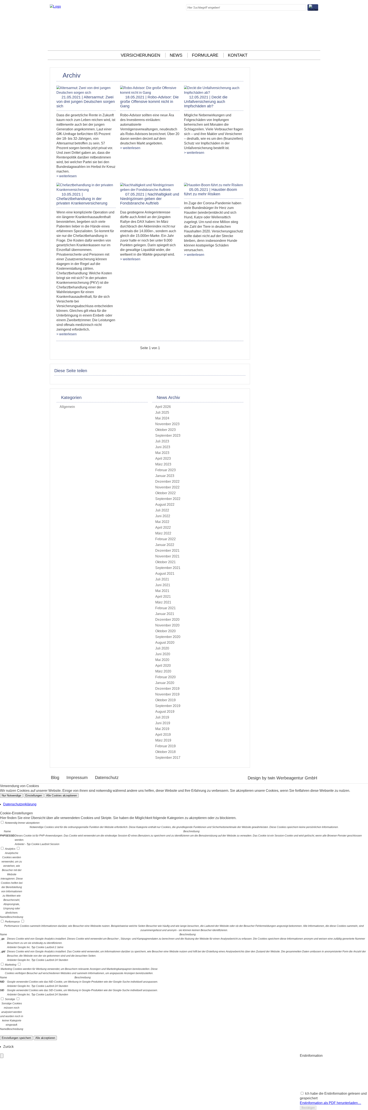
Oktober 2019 (165, 700)
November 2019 (167, 694)
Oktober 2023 (165, 430)
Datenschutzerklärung (19, 804)
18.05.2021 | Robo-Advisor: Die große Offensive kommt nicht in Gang (149, 101)
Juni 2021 (162, 585)
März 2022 (163, 533)
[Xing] (317, 39)
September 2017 (167, 757)
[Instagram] (317, 25)
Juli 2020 (162, 648)
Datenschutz (107, 777)
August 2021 (164, 573)
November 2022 (167, 487)
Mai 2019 (162, 729)
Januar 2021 (164, 614)
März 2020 (163, 671)
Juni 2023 (162, 447)
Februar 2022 (165, 539)
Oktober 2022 (165, 493)
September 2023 (167, 435)
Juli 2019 (162, 717)
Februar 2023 (165, 470)
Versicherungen (140, 55)
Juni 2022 (162, 516)
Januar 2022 (164, 545)
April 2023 (163, 458)
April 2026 (163, 407)
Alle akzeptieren (45, 1037)
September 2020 (167, 637)
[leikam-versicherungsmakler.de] (55, 6)
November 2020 (167, 625)
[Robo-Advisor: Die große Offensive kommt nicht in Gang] (150, 92)
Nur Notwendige (11, 795)
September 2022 (167, 499)
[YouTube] (317, 44)
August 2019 (164, 711)
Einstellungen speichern (16, 1037)
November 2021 (167, 556)
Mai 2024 (162, 418)
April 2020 (163, 665)
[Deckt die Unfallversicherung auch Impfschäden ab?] (213, 92)
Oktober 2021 (165, 562)
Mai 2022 (162, 522)
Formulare (205, 55)
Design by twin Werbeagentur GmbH (282, 778)
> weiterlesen (66, 176)
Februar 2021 (165, 608)
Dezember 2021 (167, 550)
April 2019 (163, 734)
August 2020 (164, 642)
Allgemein (67, 407)
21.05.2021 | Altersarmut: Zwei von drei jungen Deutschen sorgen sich (85, 101)
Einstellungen (33, 795)
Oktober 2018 (165, 752)
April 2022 (163, 527)
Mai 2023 (162, 453)
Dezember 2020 (167, 619)
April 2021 (163, 596)
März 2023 (163, 464)
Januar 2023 (164, 476)
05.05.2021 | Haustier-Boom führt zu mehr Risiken (210, 191)
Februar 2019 (165, 746)
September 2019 (167, 706)
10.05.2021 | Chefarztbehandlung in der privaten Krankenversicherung (81, 198)
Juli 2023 (162, 441)
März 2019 (163, 740)
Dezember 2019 (167, 688)
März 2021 (163, 602)
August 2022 (164, 504)
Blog (55, 777)
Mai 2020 (162, 660)
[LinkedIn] (317, 30)
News (176, 55)
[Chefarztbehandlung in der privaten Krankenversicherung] (86, 189)
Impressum (77, 777)
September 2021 (167, 568)
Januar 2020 (164, 683)
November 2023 (167, 424)
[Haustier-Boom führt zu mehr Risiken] (213, 185)
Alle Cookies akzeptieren (61, 795)
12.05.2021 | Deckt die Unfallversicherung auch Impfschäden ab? (205, 101)
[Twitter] (317, 34)
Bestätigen (308, 1107)
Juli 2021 (162, 579)
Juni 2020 (162, 654)
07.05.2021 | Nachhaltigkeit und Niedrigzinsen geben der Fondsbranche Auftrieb (149, 198)
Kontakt (237, 55)
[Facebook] (317, 20)
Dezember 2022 (167, 481)
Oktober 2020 (165, 631)
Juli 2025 (162, 412)
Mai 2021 (162, 591)
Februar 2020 (165, 677)
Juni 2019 (162, 723)
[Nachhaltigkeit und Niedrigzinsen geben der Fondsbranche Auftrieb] (150, 189)
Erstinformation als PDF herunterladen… (330, 1103)
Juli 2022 (162, 510)
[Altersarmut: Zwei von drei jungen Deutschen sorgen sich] (86, 92)
